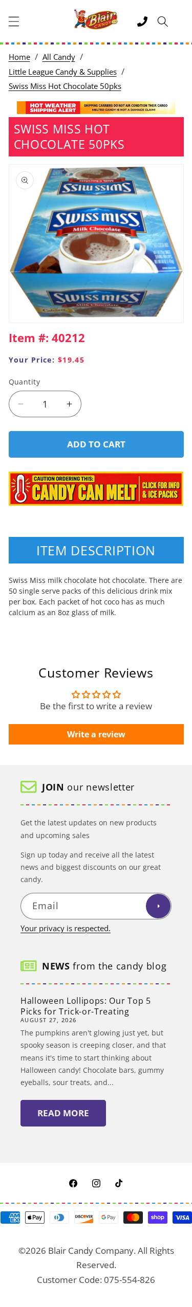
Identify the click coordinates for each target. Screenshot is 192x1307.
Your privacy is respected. (65, 928)
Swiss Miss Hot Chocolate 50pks (65, 86)
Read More (63, 1113)
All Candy (58, 57)
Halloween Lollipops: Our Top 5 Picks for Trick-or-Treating (85, 1006)
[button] (14, 21)
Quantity (24, 382)
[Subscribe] (158, 906)
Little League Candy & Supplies (63, 71)
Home (19, 57)
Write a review (96, 734)
